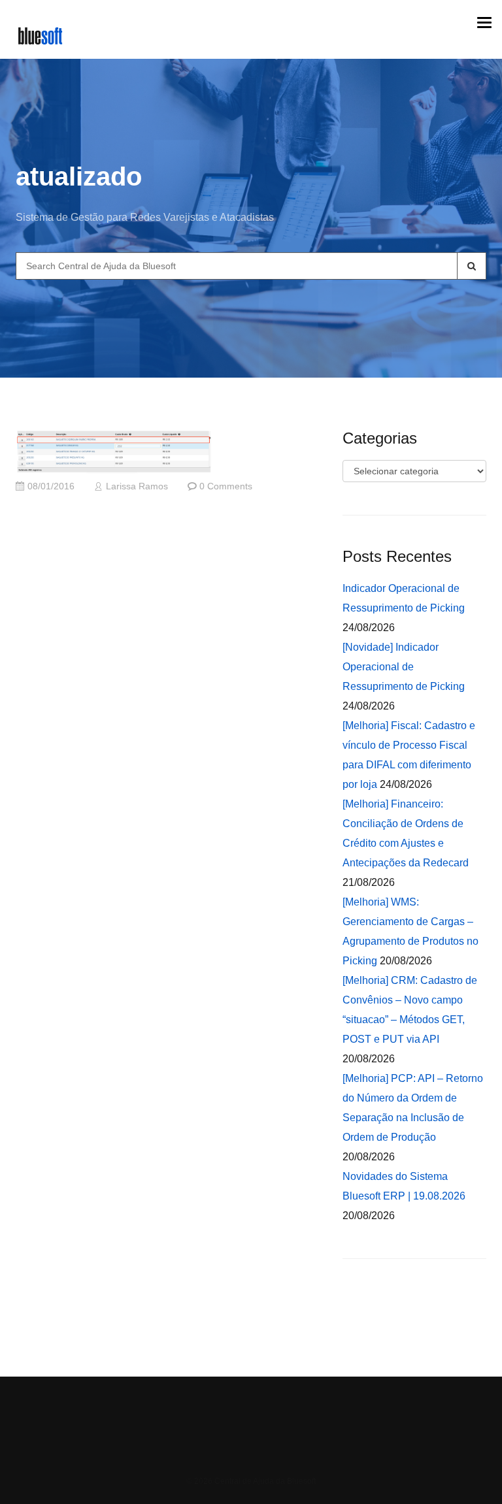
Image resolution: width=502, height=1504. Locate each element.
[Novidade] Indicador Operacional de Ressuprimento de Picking (404, 667)
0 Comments (225, 486)
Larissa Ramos (137, 486)
